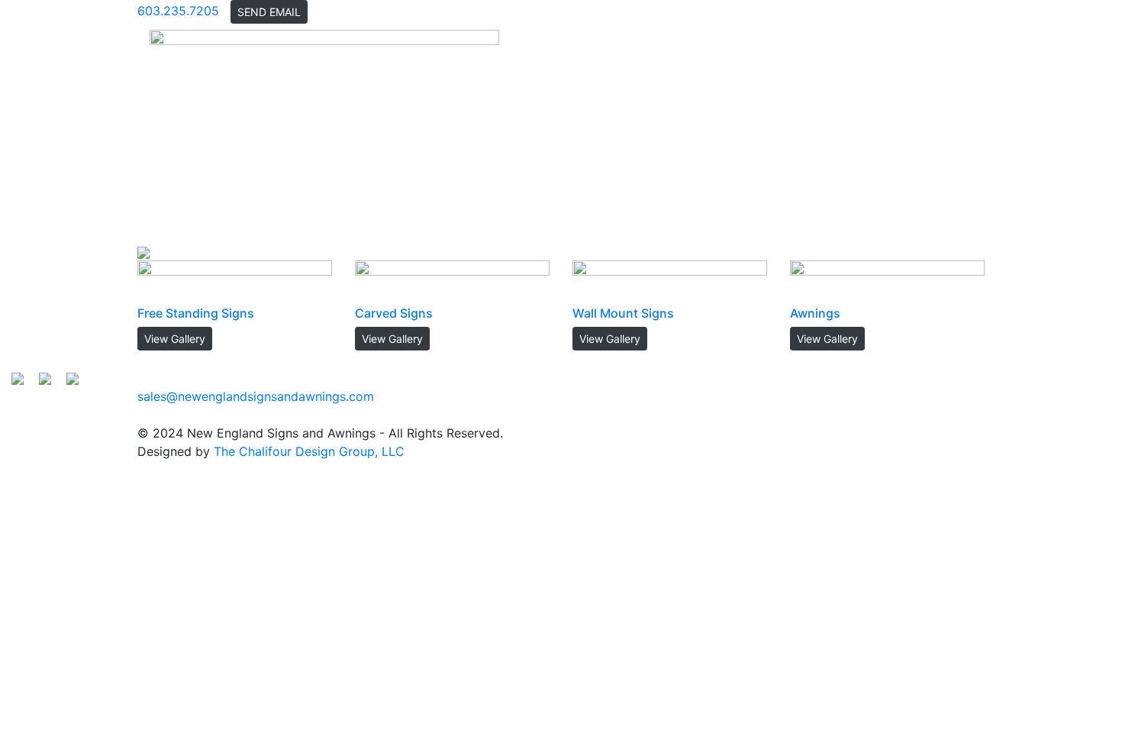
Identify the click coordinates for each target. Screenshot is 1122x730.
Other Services (865, 133)
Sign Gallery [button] (725, 133)
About (661, 133)
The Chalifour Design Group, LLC (309, 451)
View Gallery (174, 338)
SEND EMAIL (269, 11)
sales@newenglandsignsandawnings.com (255, 396)
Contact (943, 133)
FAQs (796, 133)
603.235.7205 (178, 10)
